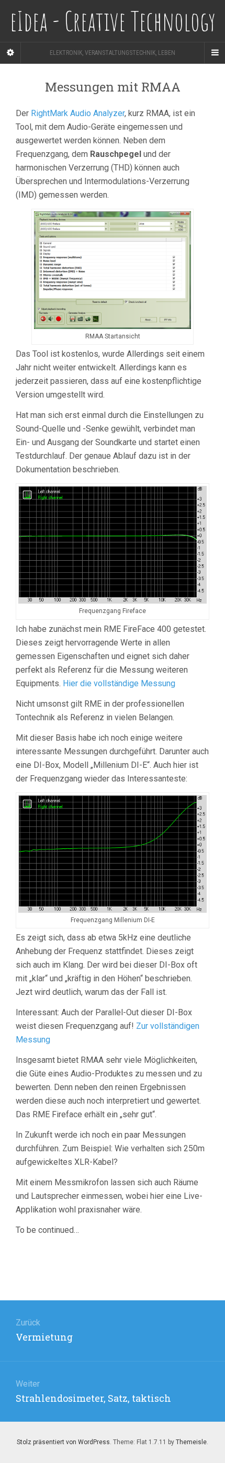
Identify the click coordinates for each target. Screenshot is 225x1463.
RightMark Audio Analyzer (78, 113)
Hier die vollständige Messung (119, 683)
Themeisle (191, 1442)
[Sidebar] (10, 52)
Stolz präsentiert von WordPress (63, 1442)
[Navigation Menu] (214, 52)
